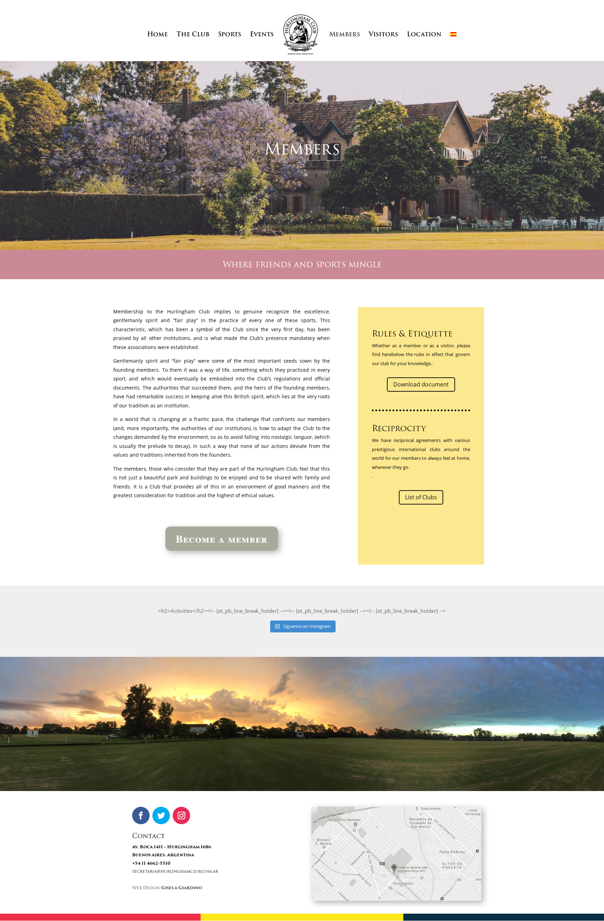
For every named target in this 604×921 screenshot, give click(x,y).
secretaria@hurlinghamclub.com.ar (175, 871)
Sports (229, 35)
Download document (421, 384)
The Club (193, 35)
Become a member (221, 538)
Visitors (383, 35)
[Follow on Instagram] (181, 815)
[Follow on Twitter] (161, 815)
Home (157, 35)
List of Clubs (421, 497)
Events (262, 35)
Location (424, 35)
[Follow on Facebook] (141, 815)
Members (344, 35)
